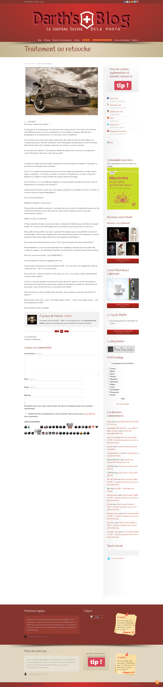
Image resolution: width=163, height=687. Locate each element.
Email (30, 387)
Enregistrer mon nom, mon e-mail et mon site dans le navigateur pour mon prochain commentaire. (58, 407)
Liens (42, 2)
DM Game (111, 523)
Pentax (113, 376)
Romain (110, 447)
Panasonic (114, 392)
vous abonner (89, 414)
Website (27, 395)
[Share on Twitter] (2, 174)
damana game (112, 495)
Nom (30, 379)
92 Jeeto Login (112, 532)
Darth (39, 63)
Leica (112, 387)
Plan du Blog (28, 2)
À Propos (46, 40)
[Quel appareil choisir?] (66, 331)
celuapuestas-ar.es (114, 453)
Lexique (36, 2)
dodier (109, 422)
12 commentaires (47, 63)
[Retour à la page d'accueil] (81, 32)
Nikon (112, 371)
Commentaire (33, 353)
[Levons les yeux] (57, 331)
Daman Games (112, 513)
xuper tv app (111, 437)
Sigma (112, 384)
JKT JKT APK (112, 479)
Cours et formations (121, 40)
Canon (113, 369)
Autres (113, 395)
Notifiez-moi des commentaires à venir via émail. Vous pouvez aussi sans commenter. (59, 415)
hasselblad (114, 390)
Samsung (114, 382)
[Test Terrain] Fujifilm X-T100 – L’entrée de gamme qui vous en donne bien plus (122, 440)
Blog (39, 40)
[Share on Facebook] (2, 179)
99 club (110, 504)
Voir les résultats (123, 404)
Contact (135, 40)
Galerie (77, 40)
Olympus (114, 379)
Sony (112, 374)
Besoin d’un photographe (62, 40)
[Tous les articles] (61, 331)
